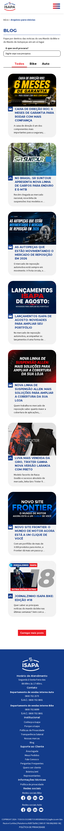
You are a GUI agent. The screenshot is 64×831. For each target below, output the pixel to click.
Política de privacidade (32, 784)
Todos (19, 63)
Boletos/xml (32, 771)
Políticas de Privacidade (32, 730)
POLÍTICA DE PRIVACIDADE (32, 827)
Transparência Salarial (32, 734)
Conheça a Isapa (32, 722)
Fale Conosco (32, 759)
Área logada (32, 751)
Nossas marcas (32, 738)
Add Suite (33, 823)
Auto (45, 63)
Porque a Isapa (32, 726)
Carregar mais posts (32, 632)
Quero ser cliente (32, 767)
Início (6, 20)
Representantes (32, 776)
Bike (33, 63)
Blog (32, 742)
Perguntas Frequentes (32, 763)
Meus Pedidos (32, 755)
